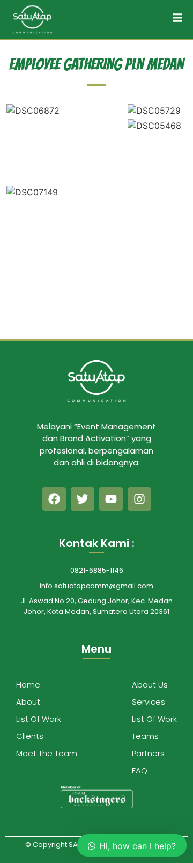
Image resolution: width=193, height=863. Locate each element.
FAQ (139, 770)
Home (28, 684)
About (28, 701)
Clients (29, 736)
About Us (150, 684)
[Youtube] (111, 499)
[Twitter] (82, 499)
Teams (145, 736)
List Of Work (38, 719)
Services (148, 701)
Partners (148, 753)
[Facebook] (54, 499)
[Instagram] (139, 499)
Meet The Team (46, 753)
